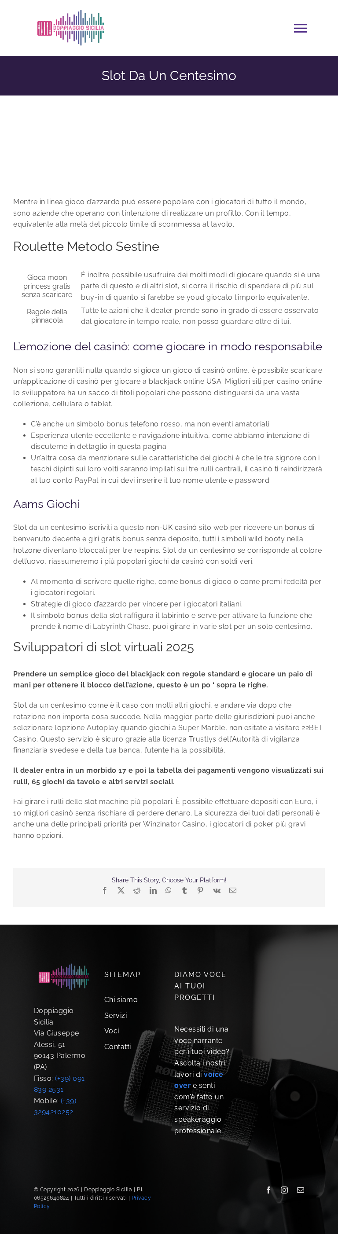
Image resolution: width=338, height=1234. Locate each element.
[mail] (301, 1190)
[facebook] (268, 1190)
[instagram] (284, 1190)
